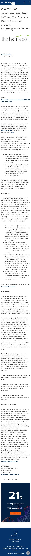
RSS (27, 549)
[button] (15, 38)
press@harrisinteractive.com (10, 474)
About (15, 534)
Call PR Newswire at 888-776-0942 (15, 540)
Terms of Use (10, 546)
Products (15, 532)
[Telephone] (24, 2)
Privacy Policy (19, 546)
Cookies (16, 551)
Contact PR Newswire (15, 530)
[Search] (29, 2)
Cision (18, 553)
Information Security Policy (10, 549)
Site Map (21, 549)
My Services (14, 536)
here (12, 132)
